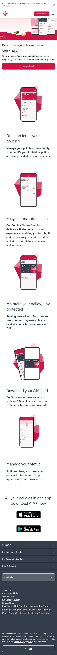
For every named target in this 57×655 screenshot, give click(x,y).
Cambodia (8, 577)
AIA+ (8, 6)
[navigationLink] (5, 13)
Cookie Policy (19, 642)
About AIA (6, 545)
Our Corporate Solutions (13, 559)
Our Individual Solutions (13, 552)
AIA (30, 642)
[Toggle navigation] (53, 13)
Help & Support (9, 566)
